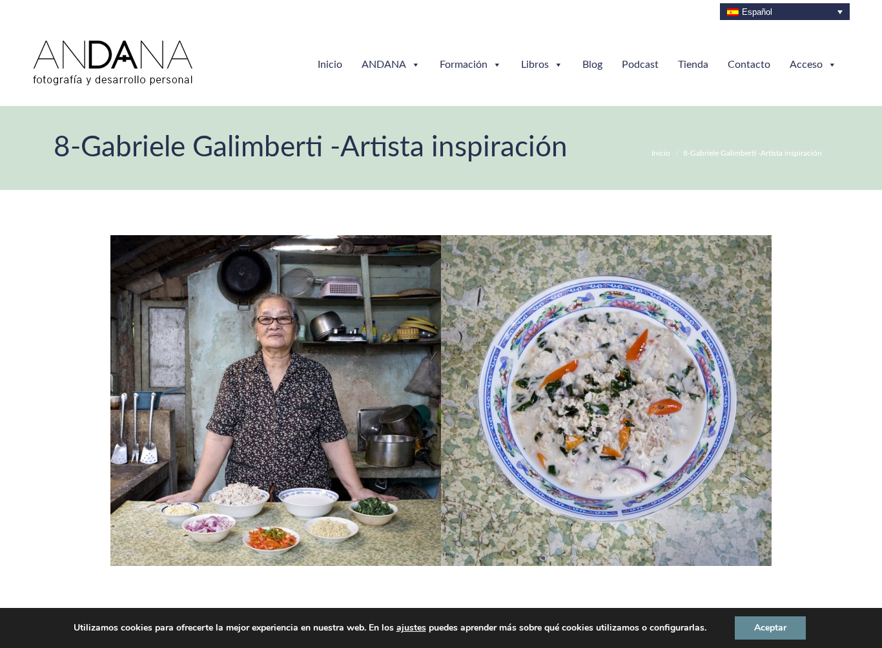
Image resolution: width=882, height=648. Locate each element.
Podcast (640, 64)
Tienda (693, 64)
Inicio (330, 64)
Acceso (806, 64)
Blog (592, 64)
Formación (463, 64)
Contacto (749, 64)
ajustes (411, 628)
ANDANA (384, 64)
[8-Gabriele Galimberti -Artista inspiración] (441, 400)
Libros (535, 64)
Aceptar (770, 628)
